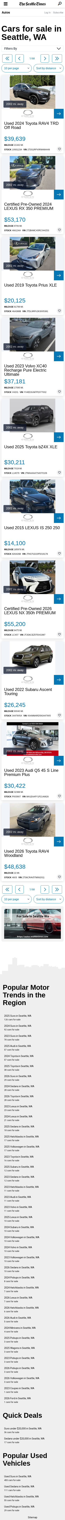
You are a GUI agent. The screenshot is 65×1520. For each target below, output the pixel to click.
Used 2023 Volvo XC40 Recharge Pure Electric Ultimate (25, 370)
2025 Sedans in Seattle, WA (19, 1128)
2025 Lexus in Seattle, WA (18, 1219)
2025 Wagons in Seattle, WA (19, 1350)
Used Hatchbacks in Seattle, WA (21, 1498)
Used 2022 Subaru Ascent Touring (28, 691)
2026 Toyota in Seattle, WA (19, 1098)
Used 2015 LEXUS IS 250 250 (32, 528)
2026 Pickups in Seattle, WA (19, 1370)
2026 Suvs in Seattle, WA (17, 1078)
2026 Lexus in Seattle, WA (18, 1299)
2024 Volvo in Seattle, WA (18, 1249)
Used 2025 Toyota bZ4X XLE (30, 447)
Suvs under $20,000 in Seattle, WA (23, 1430)
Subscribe (58, 12)
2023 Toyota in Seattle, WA (19, 1158)
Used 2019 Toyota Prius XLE (30, 285)
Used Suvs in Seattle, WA (17, 1478)
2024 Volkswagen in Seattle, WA (21, 1239)
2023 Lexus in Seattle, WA (18, 1108)
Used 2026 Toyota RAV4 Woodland (26, 853)
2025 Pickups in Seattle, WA (19, 1340)
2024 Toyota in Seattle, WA (19, 1058)
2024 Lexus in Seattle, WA (18, 1118)
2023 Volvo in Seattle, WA (18, 1209)
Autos (6, 12)
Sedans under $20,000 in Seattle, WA (24, 1440)
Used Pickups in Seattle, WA (19, 1508)
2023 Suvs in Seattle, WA (17, 1038)
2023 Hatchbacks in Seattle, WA (21, 1189)
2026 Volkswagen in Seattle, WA (21, 1380)
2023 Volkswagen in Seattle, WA (21, 1259)
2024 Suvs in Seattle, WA (17, 1027)
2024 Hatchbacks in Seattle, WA (21, 1289)
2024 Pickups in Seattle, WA (19, 1279)
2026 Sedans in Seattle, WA (19, 1269)
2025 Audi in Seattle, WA (17, 1048)
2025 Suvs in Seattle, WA (17, 1017)
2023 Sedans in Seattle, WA (19, 1178)
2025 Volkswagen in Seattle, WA (21, 1148)
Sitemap (32, 1517)
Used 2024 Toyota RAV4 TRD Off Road (31, 125)
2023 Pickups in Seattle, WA (19, 1360)
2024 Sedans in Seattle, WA (19, 1088)
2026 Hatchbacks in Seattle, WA (21, 1309)
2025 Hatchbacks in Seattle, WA (21, 1138)
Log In (47, 12)
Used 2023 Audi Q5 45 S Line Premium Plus (31, 772)
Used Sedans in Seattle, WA (19, 1488)
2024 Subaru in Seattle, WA (19, 1229)
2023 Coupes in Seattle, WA (19, 1390)
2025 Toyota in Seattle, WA (19, 1068)
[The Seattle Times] (32, 4)
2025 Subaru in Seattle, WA (19, 1168)
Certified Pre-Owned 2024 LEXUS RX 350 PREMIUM (28, 206)
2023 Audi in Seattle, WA (17, 1199)
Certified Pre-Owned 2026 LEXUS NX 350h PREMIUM (30, 611)
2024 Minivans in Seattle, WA (20, 1329)
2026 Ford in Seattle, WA (17, 1400)
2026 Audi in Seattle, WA (17, 1319)
